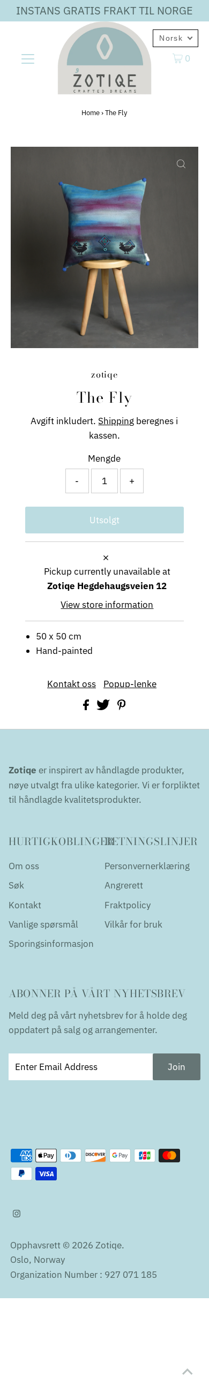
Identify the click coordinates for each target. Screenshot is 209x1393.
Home (90, 112)
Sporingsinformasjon (51, 944)
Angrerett (123, 885)
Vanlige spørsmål (43, 924)
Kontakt (25, 905)
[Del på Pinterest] (121, 707)
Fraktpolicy (127, 905)
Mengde (104, 458)
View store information (107, 605)
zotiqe (108, 1245)
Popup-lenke (129, 684)
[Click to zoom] (181, 164)
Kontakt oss (71, 684)
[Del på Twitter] (104, 707)
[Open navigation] (27, 57)
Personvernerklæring (147, 866)
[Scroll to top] (187, 1371)
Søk (16, 885)
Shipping (116, 421)
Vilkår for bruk (133, 924)
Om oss (24, 866)
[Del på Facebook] (87, 707)
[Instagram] (16, 1214)
